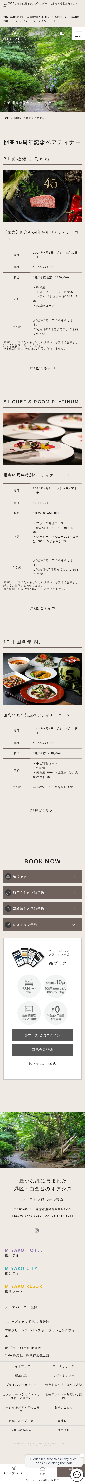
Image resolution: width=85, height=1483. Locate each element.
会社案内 (64, 1420)
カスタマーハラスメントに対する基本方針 (21, 1396)
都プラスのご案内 (42, 1064)
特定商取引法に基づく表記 (63, 1384)
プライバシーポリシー (21, 1384)
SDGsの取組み (21, 1430)
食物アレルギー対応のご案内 (63, 1396)
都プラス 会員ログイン (42, 1035)
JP (62, 33)
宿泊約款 (21, 1375)
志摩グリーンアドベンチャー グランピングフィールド (41, 1333)
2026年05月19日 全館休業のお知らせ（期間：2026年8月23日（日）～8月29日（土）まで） (41, 19)
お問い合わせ (64, 1407)
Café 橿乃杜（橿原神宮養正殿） (28, 1355)
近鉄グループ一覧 (21, 1420)
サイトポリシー (64, 1375)
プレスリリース (64, 1366)
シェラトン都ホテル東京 (42, 1480)
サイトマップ (21, 1366)
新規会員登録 (42, 1049)
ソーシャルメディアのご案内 (21, 1409)
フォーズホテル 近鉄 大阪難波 (27, 1321)
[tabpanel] (42, 196)
